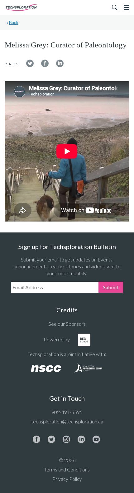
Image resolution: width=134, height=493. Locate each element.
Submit (110, 287)
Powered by (57, 339)
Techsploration (22, 7)
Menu (126, 7)
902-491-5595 (67, 412)
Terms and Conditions (67, 469)
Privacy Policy (67, 479)
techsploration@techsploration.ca (67, 421)
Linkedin (60, 63)
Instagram (66, 439)
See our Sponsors (67, 324)
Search (114, 7)
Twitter (30, 63)
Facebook (45, 63)
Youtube (96, 439)
